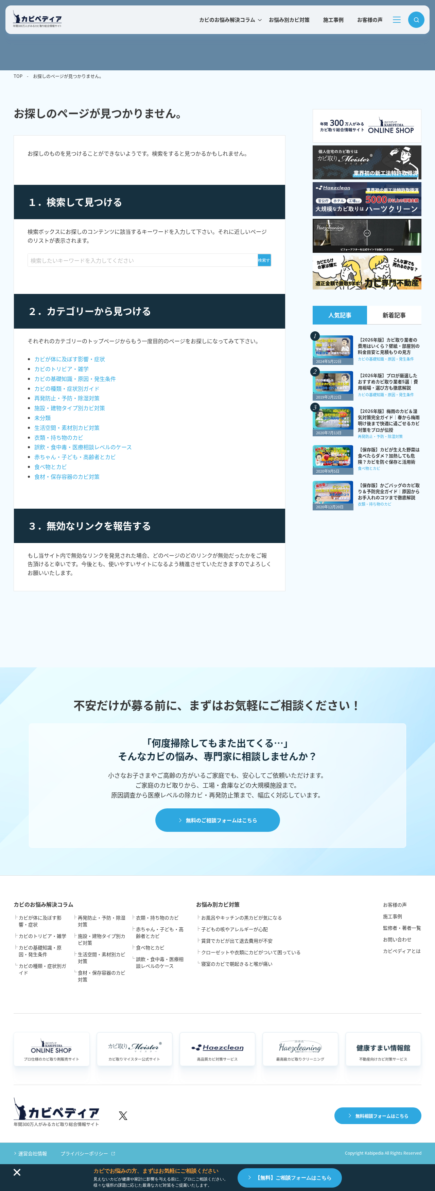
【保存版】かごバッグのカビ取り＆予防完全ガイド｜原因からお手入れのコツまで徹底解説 (389, 491)
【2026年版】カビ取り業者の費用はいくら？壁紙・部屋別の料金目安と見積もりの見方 (389, 346)
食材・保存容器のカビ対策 (67, 476)
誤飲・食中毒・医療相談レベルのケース (83, 447)
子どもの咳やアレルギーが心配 (234, 929)
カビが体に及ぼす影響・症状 (69, 359)
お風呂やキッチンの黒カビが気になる (241, 917)
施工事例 (333, 19)
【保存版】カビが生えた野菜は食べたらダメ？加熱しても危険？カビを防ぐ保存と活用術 (389, 455)
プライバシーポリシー (84, 1153)
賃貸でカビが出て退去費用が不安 (237, 940)
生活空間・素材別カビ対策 (67, 427)
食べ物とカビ (50, 466)
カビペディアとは (402, 950)
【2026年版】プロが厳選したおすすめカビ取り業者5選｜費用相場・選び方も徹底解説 (388, 381)
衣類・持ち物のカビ (58, 437)
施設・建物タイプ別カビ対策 (69, 408)
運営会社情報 (32, 1153)
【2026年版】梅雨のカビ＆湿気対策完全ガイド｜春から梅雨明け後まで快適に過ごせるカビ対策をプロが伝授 (389, 420)
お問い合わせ (397, 939)
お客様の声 (370, 19)
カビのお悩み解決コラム (227, 19)
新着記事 (394, 315)
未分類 (42, 418)
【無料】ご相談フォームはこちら (293, 1177)
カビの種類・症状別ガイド (67, 388)
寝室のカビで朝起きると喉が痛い (237, 963)
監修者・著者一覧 (402, 927)
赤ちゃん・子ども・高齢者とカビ (75, 457)
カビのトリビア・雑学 (61, 369)
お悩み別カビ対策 (289, 19)
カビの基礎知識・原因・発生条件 (75, 378)
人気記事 (339, 315)
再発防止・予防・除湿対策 (67, 398)
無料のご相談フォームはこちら (221, 820)
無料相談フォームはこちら (381, 1116)
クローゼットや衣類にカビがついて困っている (251, 952)
